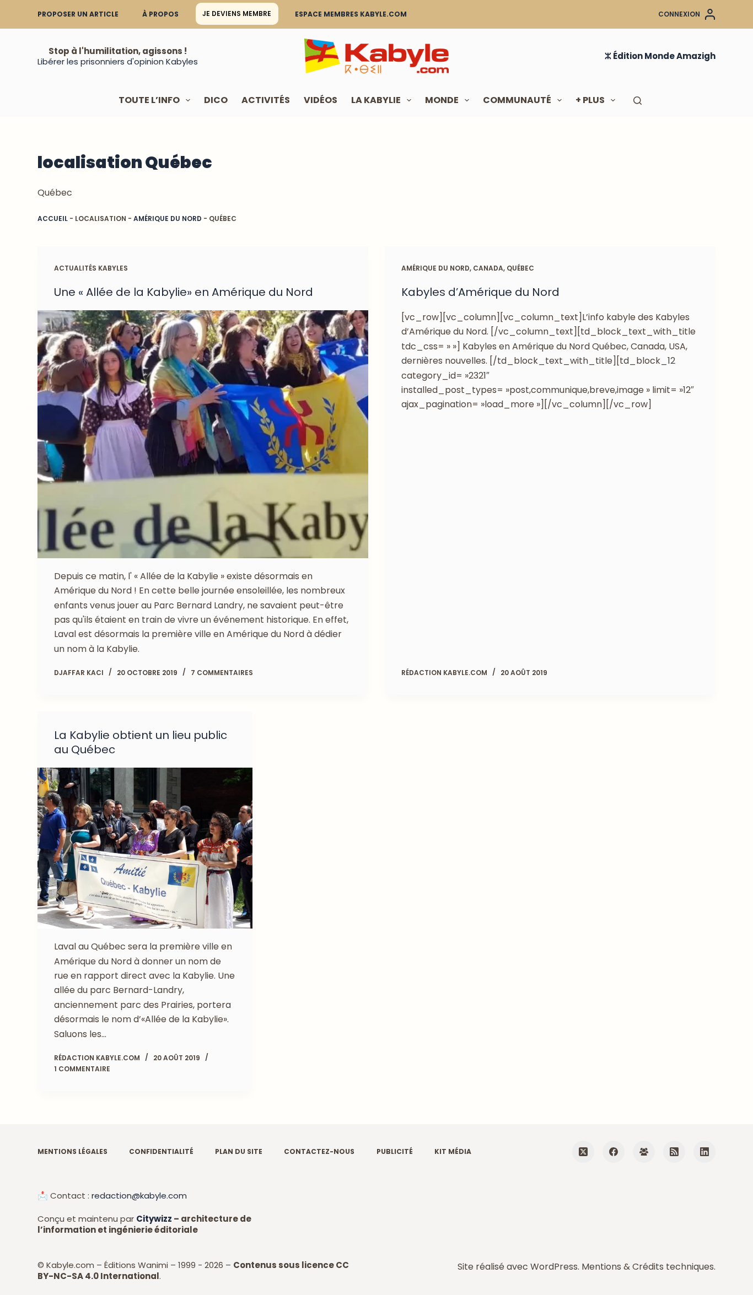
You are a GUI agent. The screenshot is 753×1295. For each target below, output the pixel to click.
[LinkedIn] (704, 1152)
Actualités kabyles (91, 268)
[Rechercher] (637, 100)
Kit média (452, 1151)
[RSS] (674, 1152)
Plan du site (238, 1151)
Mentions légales (72, 1151)
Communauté (517, 100)
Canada (488, 268)
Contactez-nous (319, 1151)
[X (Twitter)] (583, 1152)
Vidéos (320, 100)
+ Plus (590, 100)
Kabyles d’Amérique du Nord (480, 292)
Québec (520, 268)
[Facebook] (614, 1152)
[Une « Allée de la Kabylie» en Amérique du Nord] (202, 434)
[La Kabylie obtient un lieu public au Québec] (144, 848)
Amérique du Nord (167, 218)
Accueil (52, 218)
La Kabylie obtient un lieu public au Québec (140, 742)
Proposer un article (78, 14)
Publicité (394, 1151)
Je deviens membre (236, 13)
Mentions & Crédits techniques (648, 1266)
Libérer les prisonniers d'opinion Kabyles (117, 61)
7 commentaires (222, 672)
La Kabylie (376, 100)
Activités (265, 100)
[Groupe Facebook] (644, 1152)
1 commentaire (82, 1068)
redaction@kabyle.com (139, 1195)
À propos (160, 14)
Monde (442, 100)
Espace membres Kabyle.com (351, 14)
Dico (216, 100)
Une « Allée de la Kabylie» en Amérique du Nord (183, 292)
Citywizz (154, 1218)
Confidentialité (161, 1151)
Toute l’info (149, 100)
